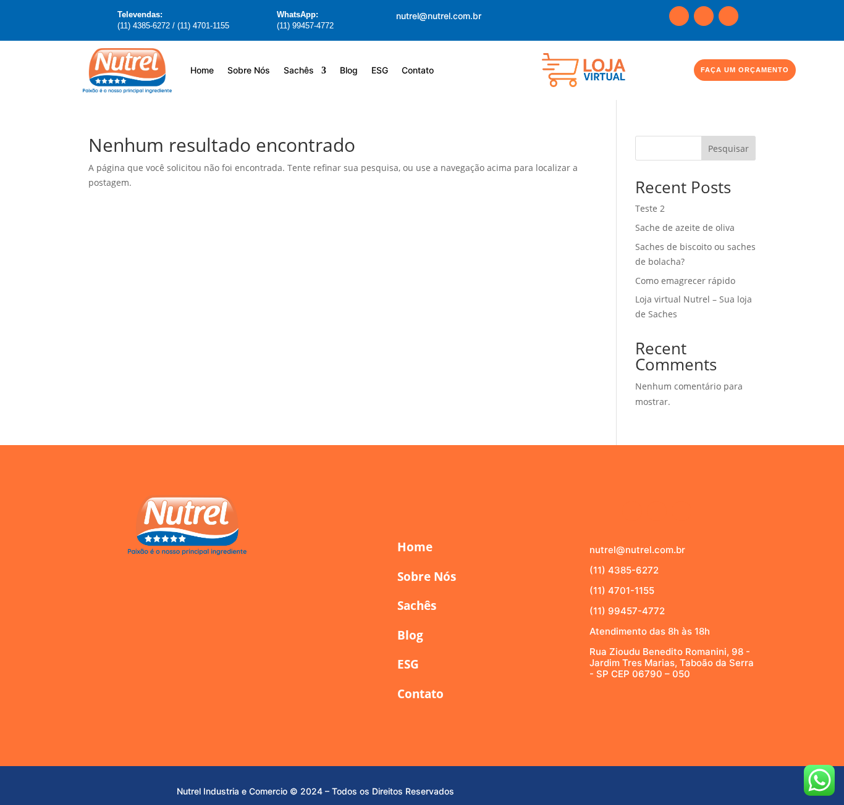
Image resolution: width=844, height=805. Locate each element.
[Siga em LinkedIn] (728, 16)
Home (202, 70)
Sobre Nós (248, 70)
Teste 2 (650, 208)
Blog (349, 70)
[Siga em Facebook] (679, 16)
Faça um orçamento (745, 69)
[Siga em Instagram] (704, 16)
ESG (379, 70)
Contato (418, 70)
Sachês (299, 70)
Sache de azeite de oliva (685, 227)
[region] (161, 708)
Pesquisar (728, 148)
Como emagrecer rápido (685, 280)
